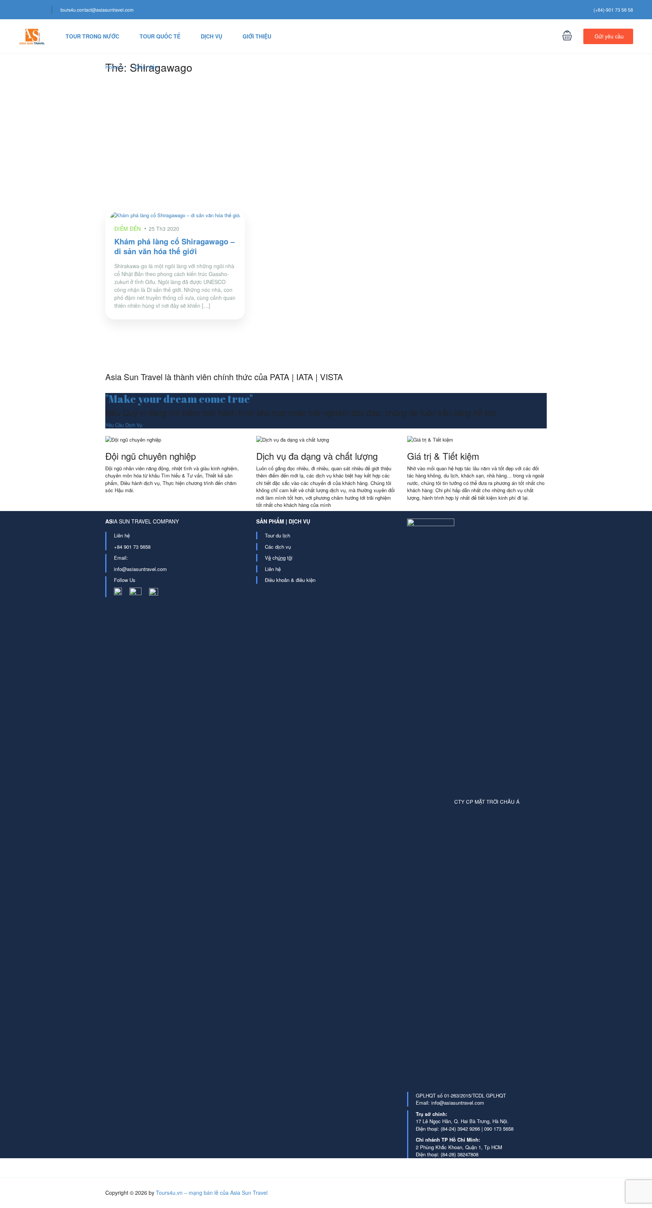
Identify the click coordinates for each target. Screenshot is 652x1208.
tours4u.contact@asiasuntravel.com (97, 9)
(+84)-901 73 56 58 (613, 9)
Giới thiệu (257, 36)
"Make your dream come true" (179, 398)
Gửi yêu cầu (609, 36)
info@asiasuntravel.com (140, 569)
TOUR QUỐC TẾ (160, 36)
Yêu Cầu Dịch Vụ (123, 424)
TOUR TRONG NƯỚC (92, 36)
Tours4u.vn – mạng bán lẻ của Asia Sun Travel (212, 1192)
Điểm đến (146, 67)
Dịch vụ (211, 36)
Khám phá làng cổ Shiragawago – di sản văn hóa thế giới (174, 246)
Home (112, 67)
